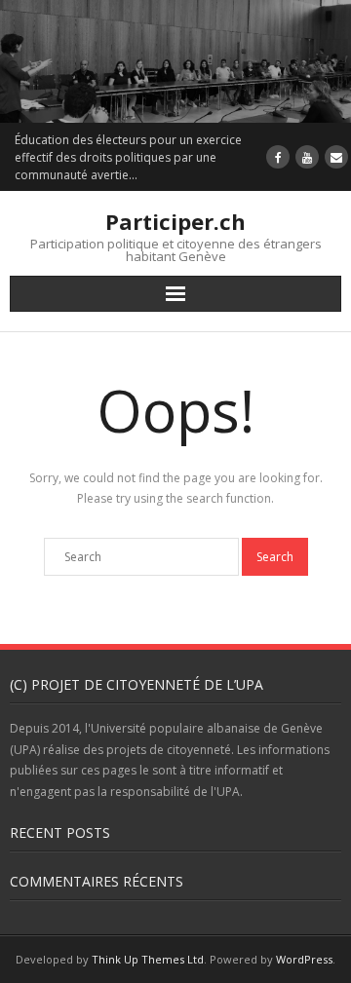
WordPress (304, 959)
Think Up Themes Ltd (148, 959)
